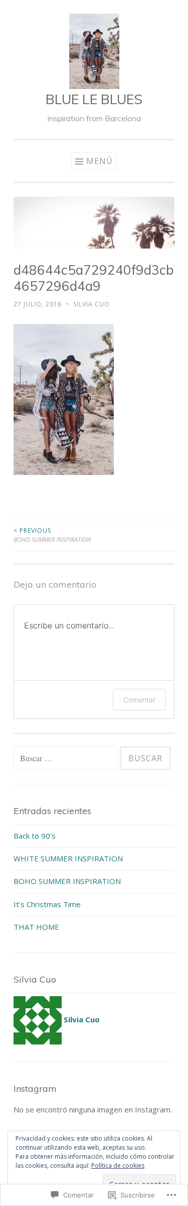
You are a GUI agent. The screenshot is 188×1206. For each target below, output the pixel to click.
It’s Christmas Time (47, 904)
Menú (99, 161)
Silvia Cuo (91, 304)
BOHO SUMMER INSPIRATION (52, 535)
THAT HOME (36, 927)
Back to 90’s (35, 836)
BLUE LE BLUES (94, 99)
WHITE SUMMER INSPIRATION (68, 858)
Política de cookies (117, 1165)
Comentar (139, 699)
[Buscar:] (67, 758)
